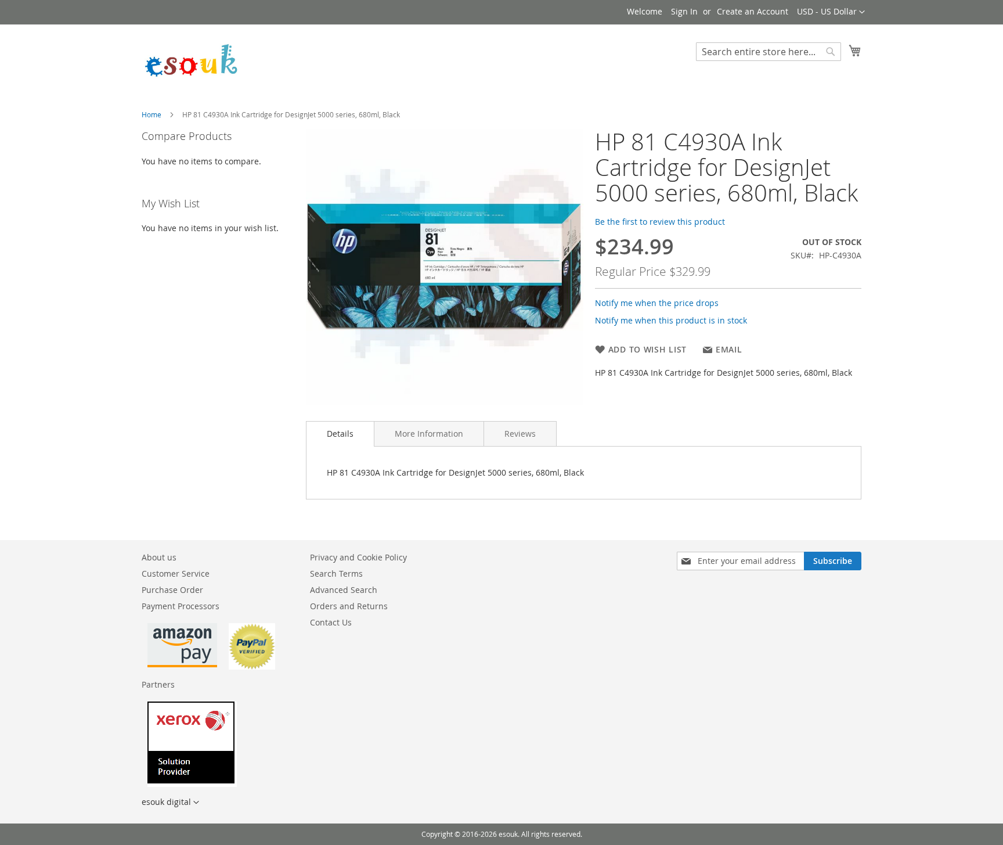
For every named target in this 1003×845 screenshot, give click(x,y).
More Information (429, 433)
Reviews (520, 433)
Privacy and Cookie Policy (358, 557)
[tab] (340, 434)
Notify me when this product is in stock (671, 320)
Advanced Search (343, 589)
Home (151, 114)
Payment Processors (180, 606)
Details (340, 433)
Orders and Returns (349, 606)
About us (159, 557)
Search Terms (336, 573)
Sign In (684, 11)
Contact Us (331, 622)
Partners (158, 684)
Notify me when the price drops (657, 302)
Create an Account (752, 11)
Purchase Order (172, 589)
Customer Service (176, 573)
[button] (831, 12)
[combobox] (768, 51)
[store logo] (191, 59)
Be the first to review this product (660, 221)
